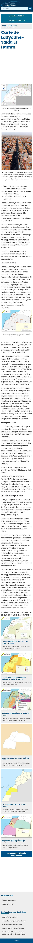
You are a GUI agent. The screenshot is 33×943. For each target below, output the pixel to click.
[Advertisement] (16, 66)
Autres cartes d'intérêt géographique (16, 854)
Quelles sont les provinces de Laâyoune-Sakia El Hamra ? (13, 841)
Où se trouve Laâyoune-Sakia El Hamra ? (14, 805)
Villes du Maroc (15, 16)
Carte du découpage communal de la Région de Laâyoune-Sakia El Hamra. (16, 335)
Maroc (15, 25)
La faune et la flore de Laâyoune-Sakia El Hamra (15, 642)
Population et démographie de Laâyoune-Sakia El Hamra (14, 678)
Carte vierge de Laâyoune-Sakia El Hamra (15, 759)
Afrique (10, 25)
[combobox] (15, 8)
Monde (4, 25)
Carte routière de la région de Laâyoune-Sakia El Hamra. (17, 109)
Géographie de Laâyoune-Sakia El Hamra (15, 714)
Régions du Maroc (15, 20)
